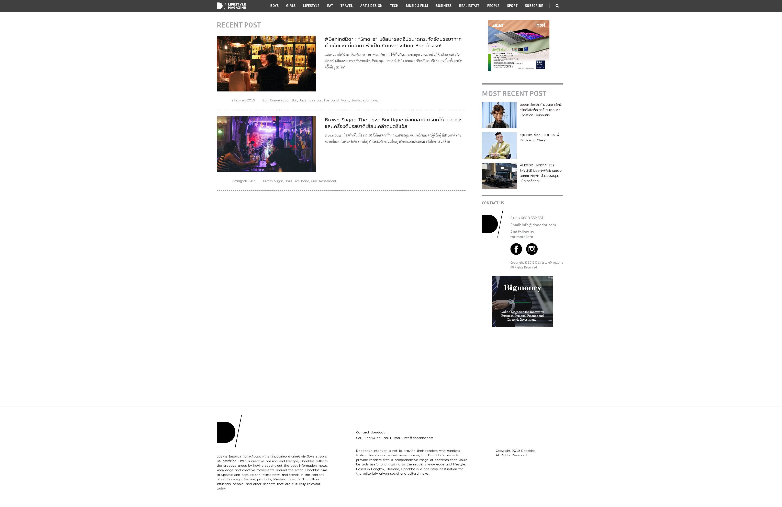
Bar (265, 100)
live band (331, 100)
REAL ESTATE (469, 5)
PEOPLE (493, 5)
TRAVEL (346, 5)
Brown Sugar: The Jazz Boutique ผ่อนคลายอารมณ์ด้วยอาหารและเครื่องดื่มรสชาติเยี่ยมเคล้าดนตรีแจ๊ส (393, 123)
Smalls (356, 100)
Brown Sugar (273, 181)
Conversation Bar (283, 100)
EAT (330, 5)
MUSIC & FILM (417, 5)
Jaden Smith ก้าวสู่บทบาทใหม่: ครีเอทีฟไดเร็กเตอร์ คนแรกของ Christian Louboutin (541, 110)
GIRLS (290, 5)
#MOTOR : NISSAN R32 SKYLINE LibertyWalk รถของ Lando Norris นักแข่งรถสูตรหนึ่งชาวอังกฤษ (541, 173)
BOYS (274, 5)
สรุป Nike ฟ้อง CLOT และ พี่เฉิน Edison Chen (539, 137)
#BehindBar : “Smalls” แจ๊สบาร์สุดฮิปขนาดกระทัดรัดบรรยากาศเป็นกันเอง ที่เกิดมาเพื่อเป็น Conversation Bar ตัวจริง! (393, 42)
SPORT (512, 5)
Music (345, 100)
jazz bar (315, 100)
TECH (394, 5)
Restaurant (327, 181)
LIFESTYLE (311, 5)
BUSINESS (443, 5)
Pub (314, 181)
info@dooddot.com (539, 224)
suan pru (370, 100)
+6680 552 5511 (531, 217)
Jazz (302, 100)
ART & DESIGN (371, 5)
